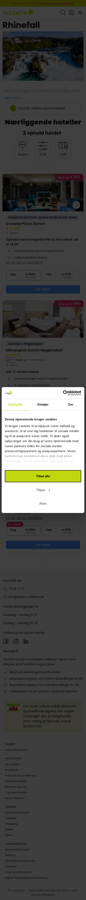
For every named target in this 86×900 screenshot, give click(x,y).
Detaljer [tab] (43, 404)
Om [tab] (70, 404)
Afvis (43, 503)
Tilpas (40, 489)
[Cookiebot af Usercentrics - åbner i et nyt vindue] (63, 393)
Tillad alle (43, 476)
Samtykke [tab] (15, 404)
